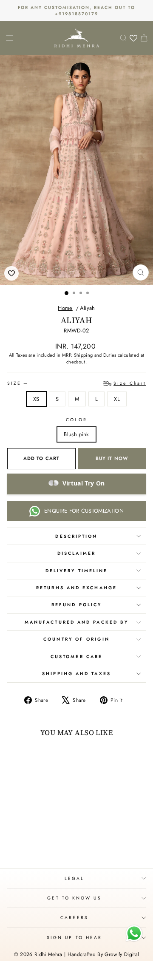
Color (76, 420)
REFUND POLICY (76, 605)
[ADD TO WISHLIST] (11, 273)
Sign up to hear (74, 937)
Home (65, 308)
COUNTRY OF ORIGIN (76, 639)
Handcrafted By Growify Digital (103, 954)
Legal (74, 878)
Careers (74, 917)
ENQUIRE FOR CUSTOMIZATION (84, 511)
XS (36, 399)
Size (76, 383)
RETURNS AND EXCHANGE (76, 588)
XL (117, 399)
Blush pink (76, 434)
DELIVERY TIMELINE (76, 571)
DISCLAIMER (76, 553)
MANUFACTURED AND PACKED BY (76, 622)
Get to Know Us (74, 898)
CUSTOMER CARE (76, 656)
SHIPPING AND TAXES (76, 673)
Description (76, 536)
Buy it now (112, 458)
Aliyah (87, 308)
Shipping (83, 355)
